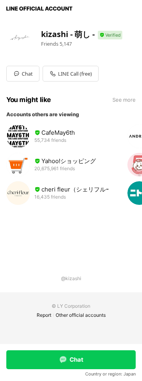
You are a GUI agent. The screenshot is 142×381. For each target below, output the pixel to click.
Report (44, 315)
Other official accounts (81, 315)
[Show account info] (110, 35)
